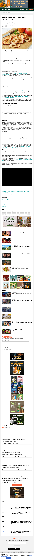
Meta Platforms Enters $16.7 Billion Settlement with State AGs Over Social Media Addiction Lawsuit (15, 437)
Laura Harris (16, 267)
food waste (6, 25)
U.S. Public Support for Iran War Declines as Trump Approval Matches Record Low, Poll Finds (14, 469)
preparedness (23, 25)
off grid (19, 25)
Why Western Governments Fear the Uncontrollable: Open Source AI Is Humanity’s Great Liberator (15, 456)
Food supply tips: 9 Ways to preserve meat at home (10, 195)
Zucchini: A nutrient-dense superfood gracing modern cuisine (20, 268)
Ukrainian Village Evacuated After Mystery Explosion (9, 441)
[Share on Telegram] (10, 23)
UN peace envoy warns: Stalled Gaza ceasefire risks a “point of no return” (12, 452)
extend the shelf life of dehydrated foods (10, 85)
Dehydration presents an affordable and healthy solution (10, 77)
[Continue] (25, 543)
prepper (26, 25)
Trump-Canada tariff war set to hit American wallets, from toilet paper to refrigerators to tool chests (15, 465)
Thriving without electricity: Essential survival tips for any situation (21, 307)
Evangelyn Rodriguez (9, 21)
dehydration (4, 211)
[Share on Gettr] (16, 23)
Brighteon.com (4, 206)
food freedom (15, 211)
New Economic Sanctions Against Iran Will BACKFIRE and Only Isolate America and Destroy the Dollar (21, 532)
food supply (3, 25)
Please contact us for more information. (7, 349)
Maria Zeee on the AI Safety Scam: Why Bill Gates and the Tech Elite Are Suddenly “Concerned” (15, 471)
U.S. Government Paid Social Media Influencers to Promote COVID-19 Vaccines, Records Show (15, 463)
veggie (6, 26)
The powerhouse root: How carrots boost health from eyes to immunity (12, 454)
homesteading (12, 25)
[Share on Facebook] (6, 23)
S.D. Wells (16, 238)
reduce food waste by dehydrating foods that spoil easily (19, 90)
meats (16, 25)
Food (4, 15)
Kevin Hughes (16, 245)
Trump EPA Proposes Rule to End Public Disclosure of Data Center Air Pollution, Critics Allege (15, 458)
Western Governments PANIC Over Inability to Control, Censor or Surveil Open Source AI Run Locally (21, 513)
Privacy (21, 551)
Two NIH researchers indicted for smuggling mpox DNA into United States (12, 445)
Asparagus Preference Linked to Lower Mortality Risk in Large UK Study (12, 480)
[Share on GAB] (14, 23)
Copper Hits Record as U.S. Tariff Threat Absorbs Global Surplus (10, 443)
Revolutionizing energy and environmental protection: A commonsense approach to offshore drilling (20, 232)
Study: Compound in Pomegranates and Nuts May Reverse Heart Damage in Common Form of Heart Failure (16, 476)
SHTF (2, 26)
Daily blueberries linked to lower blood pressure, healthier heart (10, 467)
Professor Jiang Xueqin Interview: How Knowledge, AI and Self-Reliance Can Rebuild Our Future (21, 527)
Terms (22, 551)
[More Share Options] (18, 23)
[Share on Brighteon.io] (4, 23)
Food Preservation (27, 211)
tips (3, 26)
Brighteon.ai (3, 201)
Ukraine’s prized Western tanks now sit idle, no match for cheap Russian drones (13, 450)
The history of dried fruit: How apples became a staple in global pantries (13, 194)
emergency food (9, 211)
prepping (28, 25)
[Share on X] (8, 23)
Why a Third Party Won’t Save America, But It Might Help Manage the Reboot (12, 482)
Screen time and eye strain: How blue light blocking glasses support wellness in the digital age (15, 478)
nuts (17, 25)
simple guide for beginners (11, 106)
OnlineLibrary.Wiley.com (5, 199)
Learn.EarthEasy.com (5, 204)
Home (2, 15)
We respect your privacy (17, 545)
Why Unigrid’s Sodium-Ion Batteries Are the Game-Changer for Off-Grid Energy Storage (14, 439)
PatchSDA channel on (14, 186)
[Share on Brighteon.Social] (3, 23)
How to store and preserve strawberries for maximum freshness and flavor (16, 118)
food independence (20, 211)
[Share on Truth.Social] (12, 23)
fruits (9, 25)
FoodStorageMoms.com (5, 202)
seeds (31, 25)
